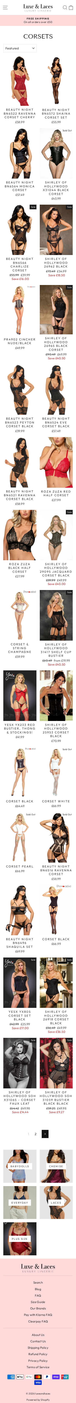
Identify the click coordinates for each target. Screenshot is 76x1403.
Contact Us (38, 1341)
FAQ (38, 1295)
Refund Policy (37, 1354)
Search (38, 1282)
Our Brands (38, 1308)
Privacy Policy (38, 1361)
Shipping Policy (38, 1348)
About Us (38, 1335)
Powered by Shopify (38, 1399)
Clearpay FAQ (38, 1321)
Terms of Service (38, 1367)
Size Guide (38, 1302)
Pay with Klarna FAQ (38, 1315)
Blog (38, 1289)
